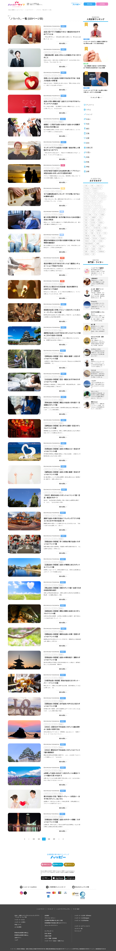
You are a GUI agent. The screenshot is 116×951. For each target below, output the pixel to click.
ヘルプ (16, 940)
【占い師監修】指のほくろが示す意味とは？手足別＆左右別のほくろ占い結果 (94, 67)
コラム (88, 109)
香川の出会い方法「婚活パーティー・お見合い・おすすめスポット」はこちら (62, 798)
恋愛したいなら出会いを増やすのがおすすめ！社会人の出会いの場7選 (62, 80)
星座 (86, 233)
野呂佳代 (87, 254)
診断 (86, 63)
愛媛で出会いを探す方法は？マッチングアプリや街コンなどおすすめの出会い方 (62, 520)
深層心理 (60, 237)
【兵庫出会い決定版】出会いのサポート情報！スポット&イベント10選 (62, 821)
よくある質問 (18, 927)
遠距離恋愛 (101, 251)
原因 (86, 220)
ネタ (101, 201)
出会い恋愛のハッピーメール (15, 9)
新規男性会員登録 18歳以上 (21, 935)
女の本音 (93, 222)
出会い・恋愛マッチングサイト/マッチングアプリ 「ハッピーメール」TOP (27, 916)
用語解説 (87, 238)
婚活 (87, 128)
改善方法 (99, 230)
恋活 (63, 165)
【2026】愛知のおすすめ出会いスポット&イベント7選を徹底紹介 (62, 751)
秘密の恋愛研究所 (89, 243)
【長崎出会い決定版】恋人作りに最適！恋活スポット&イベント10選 (62, 427)
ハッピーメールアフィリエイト (82, 926)
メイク (95, 209)
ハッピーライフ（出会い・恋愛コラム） (54, 940)
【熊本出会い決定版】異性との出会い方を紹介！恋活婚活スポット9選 (62, 404)
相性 (94, 241)
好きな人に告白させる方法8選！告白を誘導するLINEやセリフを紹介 (61, 288)
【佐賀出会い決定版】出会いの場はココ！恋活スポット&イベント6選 (62, 450)
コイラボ (93, 196)
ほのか (95, 191)
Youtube (87, 188)
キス (86, 196)
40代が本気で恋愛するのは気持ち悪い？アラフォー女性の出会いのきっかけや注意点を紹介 (62, 172)
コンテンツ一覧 (78, 928)
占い (101, 217)
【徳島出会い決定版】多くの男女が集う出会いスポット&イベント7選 (62, 543)
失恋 (87, 124)
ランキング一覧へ (96, 97)
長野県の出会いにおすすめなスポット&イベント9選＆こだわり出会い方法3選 (62, 334)
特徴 (60, 29)
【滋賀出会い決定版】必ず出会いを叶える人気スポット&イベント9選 (62, 705)
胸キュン (87, 246)
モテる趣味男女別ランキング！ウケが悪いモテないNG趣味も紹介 (62, 195)
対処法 (92, 225)
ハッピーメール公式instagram (82, 918)
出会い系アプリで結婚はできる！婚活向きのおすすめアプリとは (62, 33)
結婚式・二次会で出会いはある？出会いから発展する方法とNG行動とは (62, 126)
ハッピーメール (96, 204)
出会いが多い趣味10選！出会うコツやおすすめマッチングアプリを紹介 (62, 103)
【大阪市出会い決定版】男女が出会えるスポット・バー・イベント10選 (62, 682)
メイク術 (103, 209)
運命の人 (93, 251)
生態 (100, 235)
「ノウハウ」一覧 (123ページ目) (43, 9)
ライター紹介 (76, 909)
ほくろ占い (87, 191)
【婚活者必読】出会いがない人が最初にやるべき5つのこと (62, 56)
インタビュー (88, 193)
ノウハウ (54, 29)
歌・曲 (98, 233)
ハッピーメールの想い (20, 922)
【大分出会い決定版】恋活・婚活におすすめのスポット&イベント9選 (62, 381)
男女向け (61, 353)
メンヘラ (87, 212)
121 (34, 839)
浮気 (105, 233)
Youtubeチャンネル (97, 188)
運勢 (86, 251)
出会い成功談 (48, 933)
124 (49, 839)
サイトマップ (78, 931)
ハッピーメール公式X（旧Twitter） (83, 915)
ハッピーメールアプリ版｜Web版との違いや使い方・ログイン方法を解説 (95, 91)
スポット (47, 515)
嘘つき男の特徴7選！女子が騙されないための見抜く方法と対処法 (62, 219)
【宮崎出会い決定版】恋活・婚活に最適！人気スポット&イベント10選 (62, 358)
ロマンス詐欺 (88, 214)
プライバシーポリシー (50, 918)
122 (39, 839)
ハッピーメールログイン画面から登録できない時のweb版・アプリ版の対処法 (95, 42)
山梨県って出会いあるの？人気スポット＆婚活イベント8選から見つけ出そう (62, 774)
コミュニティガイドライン (51, 925)
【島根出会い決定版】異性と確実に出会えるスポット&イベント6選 (62, 612)
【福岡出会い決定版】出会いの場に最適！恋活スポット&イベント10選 (62, 473)
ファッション (99, 206)
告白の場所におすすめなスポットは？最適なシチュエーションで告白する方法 (62, 265)
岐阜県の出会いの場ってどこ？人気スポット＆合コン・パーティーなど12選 (62, 311)
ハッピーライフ (29, 9)
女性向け (61, 214)
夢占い (99, 220)
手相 (92, 230)
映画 (92, 233)
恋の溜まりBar (97, 227)
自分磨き (102, 246)
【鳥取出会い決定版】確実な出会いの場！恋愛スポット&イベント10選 (62, 635)
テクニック (48, 29)
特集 (63, 188)
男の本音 (95, 238)
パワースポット (88, 206)
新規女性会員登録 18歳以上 (21, 932)
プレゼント (87, 209)
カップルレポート (49, 931)
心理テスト (87, 227)
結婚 (98, 243)
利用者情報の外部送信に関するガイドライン (56, 923)
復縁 (99, 225)
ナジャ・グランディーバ (90, 201)
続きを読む (62, 43)
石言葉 (100, 241)
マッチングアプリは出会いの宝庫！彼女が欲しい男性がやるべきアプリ (62, 149)
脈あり (94, 246)
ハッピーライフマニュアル (63, 909)
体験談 (102, 214)
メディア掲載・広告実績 (51, 938)
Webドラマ (99, 185)
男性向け (61, 121)
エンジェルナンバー (99, 193)
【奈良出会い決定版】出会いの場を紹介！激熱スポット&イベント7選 (62, 659)
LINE (86, 185)
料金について (18, 924)
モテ (60, 52)
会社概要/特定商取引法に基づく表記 (54, 920)
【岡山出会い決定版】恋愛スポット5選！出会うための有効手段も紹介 (62, 589)
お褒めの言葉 (48, 936)
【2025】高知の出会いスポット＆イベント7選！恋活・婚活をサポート (62, 497)
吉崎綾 (92, 220)
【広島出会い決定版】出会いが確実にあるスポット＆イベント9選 (62, 566)
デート (103, 198)
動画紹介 (94, 217)
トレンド (89, 114)
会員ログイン (18, 937)
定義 (87, 133)
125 (54, 839)
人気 (96, 214)
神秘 (87, 167)
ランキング (59, 191)
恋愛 (62, 258)
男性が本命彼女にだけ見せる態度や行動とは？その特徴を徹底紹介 (62, 242)
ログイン (69, 864)
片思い (88, 152)
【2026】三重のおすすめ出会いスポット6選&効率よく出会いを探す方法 (62, 728)
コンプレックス (102, 196)
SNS (92, 185)
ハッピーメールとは (19, 919)
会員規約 (47, 915)
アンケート (90, 105)
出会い (63, 26)
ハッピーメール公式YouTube (81, 920)
